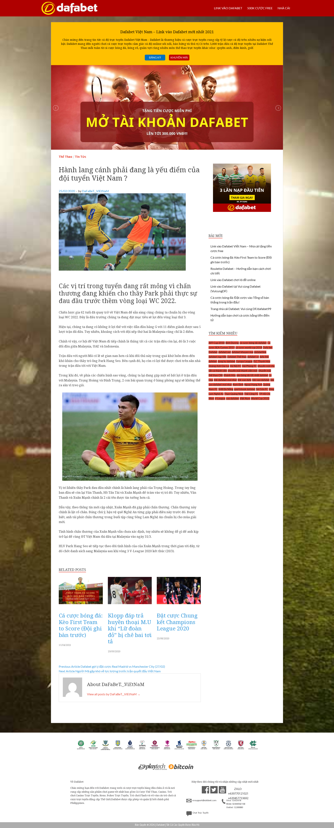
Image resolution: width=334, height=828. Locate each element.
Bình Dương (232, 342)
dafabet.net (224, 352)
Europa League (244, 361)
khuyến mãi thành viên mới (243, 370)
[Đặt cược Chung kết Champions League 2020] (179, 605)
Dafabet (213, 352)
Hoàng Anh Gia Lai (219, 366)
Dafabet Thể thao (237, 356)
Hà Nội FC (235, 366)
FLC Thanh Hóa (261, 361)
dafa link (264, 356)
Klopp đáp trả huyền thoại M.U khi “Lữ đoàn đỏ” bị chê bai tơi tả (130, 628)
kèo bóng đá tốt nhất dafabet (252, 375)
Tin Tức (80, 157)
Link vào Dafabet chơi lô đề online (233, 280)
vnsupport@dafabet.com (204, 800)
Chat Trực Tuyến (201, 813)
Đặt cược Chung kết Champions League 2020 (177, 622)
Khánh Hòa (229, 375)
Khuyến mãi (179, 57)
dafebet (213, 361)
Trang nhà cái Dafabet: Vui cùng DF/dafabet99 (240, 309)
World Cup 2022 (260, 398)
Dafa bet (268, 347)
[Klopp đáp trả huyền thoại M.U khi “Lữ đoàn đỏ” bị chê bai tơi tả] (130, 605)
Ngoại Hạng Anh (253, 384)
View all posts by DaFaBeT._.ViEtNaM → (113, 694)
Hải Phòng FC (249, 366)
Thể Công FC (251, 393)
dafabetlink (260, 352)
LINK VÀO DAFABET (228, 8)
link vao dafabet (261, 379)
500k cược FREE (260, 8)
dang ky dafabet (226, 361)
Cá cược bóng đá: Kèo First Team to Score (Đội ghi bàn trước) (81, 625)
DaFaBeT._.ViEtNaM (95, 191)
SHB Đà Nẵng (225, 389)
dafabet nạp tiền (218, 356)
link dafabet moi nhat (225, 379)
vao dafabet (232, 398)
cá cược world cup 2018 (248, 347)
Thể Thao (65, 157)
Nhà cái (284, 8)
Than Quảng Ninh (234, 393)
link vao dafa (244, 379)
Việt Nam (245, 398)
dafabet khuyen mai (242, 352)
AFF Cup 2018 (217, 342)
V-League (220, 398)
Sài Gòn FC (262, 389)
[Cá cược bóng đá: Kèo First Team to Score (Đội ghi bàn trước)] (81, 605)
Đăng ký (155, 57)
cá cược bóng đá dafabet (253, 342)
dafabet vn (253, 356)
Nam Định (238, 384)
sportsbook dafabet (244, 389)
